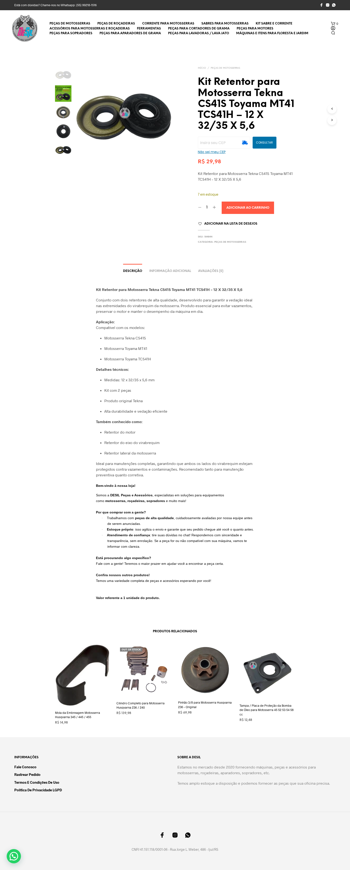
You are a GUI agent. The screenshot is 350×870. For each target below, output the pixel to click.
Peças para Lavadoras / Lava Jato (198, 33)
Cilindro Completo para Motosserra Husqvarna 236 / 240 (140, 705)
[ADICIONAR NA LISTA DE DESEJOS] (83, 698)
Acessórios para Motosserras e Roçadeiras (90, 28)
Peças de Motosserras (70, 23)
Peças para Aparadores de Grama (130, 33)
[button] (334, 23)
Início (202, 68)
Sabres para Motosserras (225, 23)
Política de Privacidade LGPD (38, 790)
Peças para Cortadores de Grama (199, 28)
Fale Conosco (25, 767)
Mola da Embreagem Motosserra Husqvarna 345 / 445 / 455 (77, 715)
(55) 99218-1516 (86, 5)
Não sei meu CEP (212, 152)
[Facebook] (321, 5)
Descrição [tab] (132, 271)
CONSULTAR (264, 142)
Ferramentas (149, 28)
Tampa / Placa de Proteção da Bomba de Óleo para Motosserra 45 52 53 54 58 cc (267, 710)
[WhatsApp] (334, 5)
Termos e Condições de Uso (36, 782)
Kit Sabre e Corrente (274, 23)
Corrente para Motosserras (168, 23)
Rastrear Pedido (27, 774)
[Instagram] (328, 5)
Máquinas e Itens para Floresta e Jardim (272, 33)
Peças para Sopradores (71, 33)
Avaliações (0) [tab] (210, 271)
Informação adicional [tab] (170, 271)
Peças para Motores (255, 28)
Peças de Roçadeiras (116, 23)
